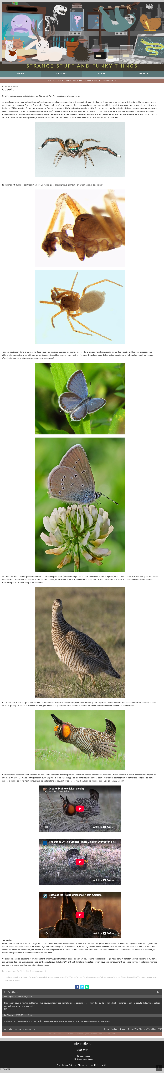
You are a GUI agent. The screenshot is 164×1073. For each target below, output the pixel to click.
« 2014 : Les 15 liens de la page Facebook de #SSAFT (65, 80)
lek (77, 778)
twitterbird (82, 987)
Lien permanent (39, 971)
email (86, 987)
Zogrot (9, 1021)
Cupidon (40, 977)
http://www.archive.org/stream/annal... (93, 1021)
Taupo (10, 1015)
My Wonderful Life (73, 977)
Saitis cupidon (106, 977)
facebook (77, 987)
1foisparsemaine (72, 96)
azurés (118, 355)
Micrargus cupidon (126, 111)
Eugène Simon (42, 114)
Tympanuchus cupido (146, 977)
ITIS (13, 108)
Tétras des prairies (129, 977)
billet (27, 96)
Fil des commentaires (83, 1059)
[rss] (159, 992)
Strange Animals (10, 86)
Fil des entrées (83, 1056)
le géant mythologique (29, 358)
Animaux (24, 977)
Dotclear (72, 1065)
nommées (150, 111)
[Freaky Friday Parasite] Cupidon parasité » (100, 80)
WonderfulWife (12, 980)
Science (116, 977)
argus (13, 358)
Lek (45, 977)
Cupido (44, 355)
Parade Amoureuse (91, 977)
